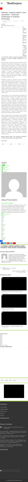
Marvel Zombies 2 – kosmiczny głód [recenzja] (12, 326)
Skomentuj (4, 21)
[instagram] (13, 421)
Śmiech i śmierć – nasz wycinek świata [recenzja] (9, 268)
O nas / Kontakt (3, 407)
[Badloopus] (14, 3)
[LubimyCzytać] (15, 421)
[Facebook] (10, 421)
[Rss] (8, 421)
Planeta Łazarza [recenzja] (7, 308)
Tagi (10, 380)
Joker (9, 247)
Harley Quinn (4, 247)
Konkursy (2, 415)
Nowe (2, 380)
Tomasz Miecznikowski (7, 20)
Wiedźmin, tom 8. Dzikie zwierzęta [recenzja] (11, 291)
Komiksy (22, 20)
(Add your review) (3, 345)
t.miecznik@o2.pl (6, 214)
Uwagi (14, 380)
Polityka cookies (3, 411)
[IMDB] (18, 421)
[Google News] (20, 421)
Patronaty (2, 413)
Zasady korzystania (4, 409)
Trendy (6, 380)
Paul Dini (14, 247)
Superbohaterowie (22, 247)
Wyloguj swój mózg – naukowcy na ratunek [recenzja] (18, 271)
